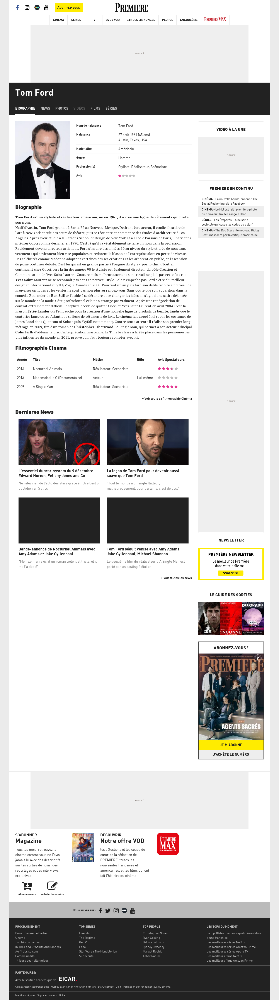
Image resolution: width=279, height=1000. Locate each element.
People (167, 20)
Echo (82, 947)
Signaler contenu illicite (51, 995)
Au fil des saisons (27, 951)
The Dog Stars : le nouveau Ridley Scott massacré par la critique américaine (230, 232)
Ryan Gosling (151, 937)
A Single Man (43, 386)
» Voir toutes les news (176, 578)
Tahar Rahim (151, 956)
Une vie (20, 937)
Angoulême (188, 20)
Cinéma (58, 20)
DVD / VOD (113, 20)
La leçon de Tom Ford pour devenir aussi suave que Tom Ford (143, 473)
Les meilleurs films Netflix (224, 956)
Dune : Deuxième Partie (31, 933)
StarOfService (106, 986)
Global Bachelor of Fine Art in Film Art (73, 986)
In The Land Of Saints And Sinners (38, 947)
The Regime (87, 937)
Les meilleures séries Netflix (226, 942)
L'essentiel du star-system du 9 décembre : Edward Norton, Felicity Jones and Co (57, 473)
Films (95, 108)
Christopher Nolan (155, 933)
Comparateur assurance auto (32, 986)
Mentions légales (25, 995)
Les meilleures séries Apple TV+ (228, 951)
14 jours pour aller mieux (32, 960)
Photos (61, 108)
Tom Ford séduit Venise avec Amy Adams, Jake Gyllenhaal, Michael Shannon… (143, 551)
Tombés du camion (28, 942)
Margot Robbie (152, 951)
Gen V (83, 942)
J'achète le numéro (231, 754)
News (45, 108)
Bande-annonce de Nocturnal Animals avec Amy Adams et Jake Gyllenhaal (57, 551)
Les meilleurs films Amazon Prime (230, 960)
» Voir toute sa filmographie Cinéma (167, 398)
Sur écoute (86, 956)
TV (93, 20)
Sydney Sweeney (153, 947)
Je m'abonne (231, 745)
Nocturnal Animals (47, 369)
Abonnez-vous (68, 7)
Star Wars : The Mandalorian (98, 951)
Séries (76, 20)
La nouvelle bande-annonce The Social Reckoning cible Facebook (230, 201)
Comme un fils (24, 956)
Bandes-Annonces (140, 20)
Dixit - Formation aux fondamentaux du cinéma (143, 986)
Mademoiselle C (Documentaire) (57, 377)
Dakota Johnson (153, 942)
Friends (84, 933)
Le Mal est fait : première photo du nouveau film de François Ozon (229, 211)
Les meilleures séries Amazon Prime (231, 947)
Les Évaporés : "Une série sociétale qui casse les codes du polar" (227, 222)
